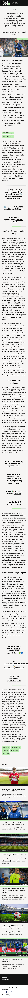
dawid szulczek (5, 747)
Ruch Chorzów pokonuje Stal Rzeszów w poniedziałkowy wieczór (13, 824)
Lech (15, 429)
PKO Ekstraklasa (14, 750)
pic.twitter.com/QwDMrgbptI (13, 209)
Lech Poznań (5, 750)
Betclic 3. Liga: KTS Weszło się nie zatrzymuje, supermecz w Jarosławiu (13, 927)
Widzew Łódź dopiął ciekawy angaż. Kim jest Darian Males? (13, 790)
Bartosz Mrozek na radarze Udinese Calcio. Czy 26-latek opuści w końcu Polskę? (13, 890)
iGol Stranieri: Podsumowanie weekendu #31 (12, 961)
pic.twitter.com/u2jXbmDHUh (14, 668)
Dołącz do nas (5, 979)
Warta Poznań (5, 753)
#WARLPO (17, 494)
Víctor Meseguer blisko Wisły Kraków (14, 855)
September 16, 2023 (14, 504)
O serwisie (4, 977)
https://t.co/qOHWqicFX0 (12, 663)
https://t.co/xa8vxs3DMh (15, 207)
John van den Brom (16, 747)
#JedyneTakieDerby (11, 653)
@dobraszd (16, 649)
